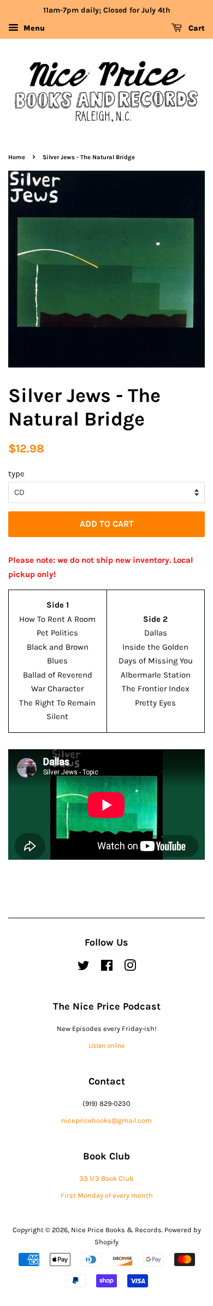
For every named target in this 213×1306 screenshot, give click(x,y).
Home (16, 157)
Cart (195, 28)
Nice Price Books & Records (116, 1230)
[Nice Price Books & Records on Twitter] (84, 968)
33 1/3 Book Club (106, 1178)
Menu (33, 28)
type (16, 474)
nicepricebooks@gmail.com (106, 1120)
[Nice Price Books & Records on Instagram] (130, 968)
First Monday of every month (107, 1195)
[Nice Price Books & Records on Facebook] (106, 968)
